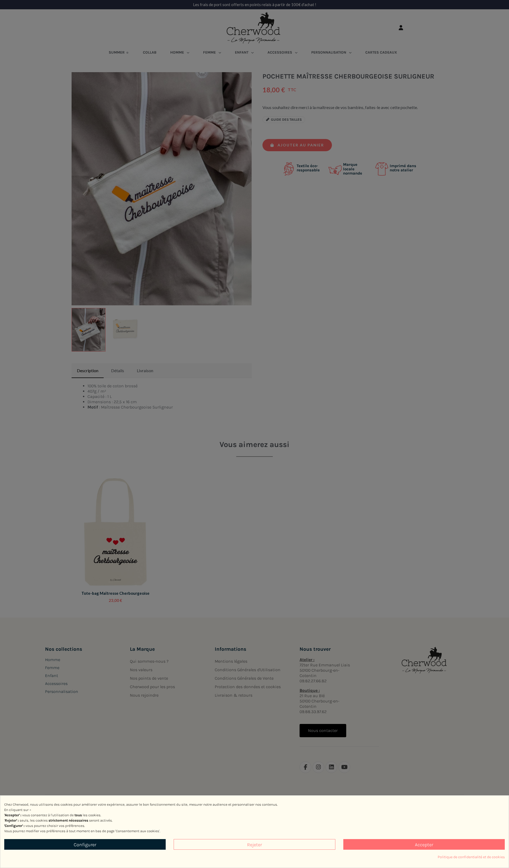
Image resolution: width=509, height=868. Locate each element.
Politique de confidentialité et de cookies (471, 857)
